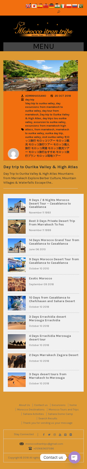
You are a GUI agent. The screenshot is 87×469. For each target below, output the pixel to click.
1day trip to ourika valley (40, 103)
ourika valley (33, 137)
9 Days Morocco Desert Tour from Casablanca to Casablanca (54, 260)
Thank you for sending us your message (47, 422)
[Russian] (75, 6)
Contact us (41, 405)
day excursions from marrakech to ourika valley (44, 107)
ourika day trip (54, 133)
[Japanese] (34, 6)
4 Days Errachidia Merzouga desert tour (50, 337)
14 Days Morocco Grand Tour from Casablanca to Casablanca (54, 241)
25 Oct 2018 (63, 95)
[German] (52, 6)
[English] (28, 6)
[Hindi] (57, 6)
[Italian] (63, 6)
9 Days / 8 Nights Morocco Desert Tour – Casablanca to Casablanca (50, 203)
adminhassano (35, 95)
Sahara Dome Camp (60, 414)
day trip (29, 99)
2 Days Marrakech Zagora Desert (53, 355)
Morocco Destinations (31, 409)
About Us (24, 405)
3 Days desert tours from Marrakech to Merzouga (47, 375)
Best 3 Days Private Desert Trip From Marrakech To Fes (52, 222)
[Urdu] (81, 6)
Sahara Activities (33, 414)
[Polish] (69, 6)
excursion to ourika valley (49, 122)
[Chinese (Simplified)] (46, 6)
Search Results (47, 418)
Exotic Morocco (40, 278)
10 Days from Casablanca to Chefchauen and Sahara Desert (52, 299)
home (73, 405)
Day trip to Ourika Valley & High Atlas (40, 167)
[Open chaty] (74, 457)
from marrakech (44, 129)
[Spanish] (40, 6)
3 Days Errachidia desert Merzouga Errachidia (47, 318)
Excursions (59, 405)
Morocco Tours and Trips (64, 409)
